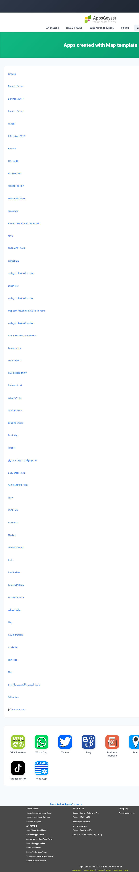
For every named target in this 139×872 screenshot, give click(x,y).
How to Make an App (81, 834)
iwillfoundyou (14, 360)
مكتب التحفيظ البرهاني (21, 273)
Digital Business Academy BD (22, 335)
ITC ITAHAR (13, 161)
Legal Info (100, 870)
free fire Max (14, 572)
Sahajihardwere (15, 422)
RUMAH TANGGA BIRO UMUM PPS (23, 223)
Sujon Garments (16, 547)
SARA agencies (15, 410)
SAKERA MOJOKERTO (18, 485)
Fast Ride (12, 659)
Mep (10, 672)
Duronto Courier (15, 86)
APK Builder (31, 856)
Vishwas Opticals (16, 597)
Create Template (39, 813)
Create (29, 813)
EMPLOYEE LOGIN (16, 248)
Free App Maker (74, 27)
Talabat (11, 447)
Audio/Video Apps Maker (36, 830)
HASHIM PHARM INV (17, 373)
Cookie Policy (117, 870)
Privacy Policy (76, 870)
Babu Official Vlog (16, 472)
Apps (49, 813)
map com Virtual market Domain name (26, 310)
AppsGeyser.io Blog (34, 817)
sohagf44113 (14, 397)
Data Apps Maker (46, 838)
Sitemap (46, 817)
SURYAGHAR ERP (16, 186)
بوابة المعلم (14, 609)
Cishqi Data (13, 260)
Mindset (12, 535)
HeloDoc (12, 148)
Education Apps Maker (35, 843)
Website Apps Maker (45, 856)
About (121, 813)
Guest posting (96, 834)
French (29, 860)
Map (10, 622)
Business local (15, 385)
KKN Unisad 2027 (16, 136)
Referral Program (33, 821)
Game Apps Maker (34, 847)
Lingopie (12, 73)
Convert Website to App (89, 813)
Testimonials (129, 813)
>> (24, 709)
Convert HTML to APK (81, 817)
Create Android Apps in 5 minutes (66, 804)
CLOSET (11, 123)
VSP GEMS (13, 510)
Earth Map (13, 435)
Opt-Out (108, 870)
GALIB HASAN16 (15, 634)
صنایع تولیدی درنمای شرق (22, 460)
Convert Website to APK (82, 830)
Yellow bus (13, 697)
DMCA (126, 870)
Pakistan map (14, 173)
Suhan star (13, 285)
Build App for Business (102, 27)
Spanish (43, 860)
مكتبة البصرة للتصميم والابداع (24, 684)
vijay (10, 497)
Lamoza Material (16, 584)
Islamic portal (15, 348)
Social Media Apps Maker (36, 851)
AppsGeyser (52, 27)
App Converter (32, 838)
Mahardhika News (16, 198)
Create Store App (80, 825)
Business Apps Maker (35, 834)
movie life (12, 647)
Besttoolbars (109, 866)
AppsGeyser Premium (82, 821)
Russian (36, 860)
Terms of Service (89, 870)
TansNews (13, 210)
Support (125, 27)
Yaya (10, 235)
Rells (10, 560)
